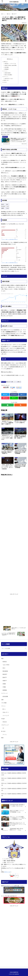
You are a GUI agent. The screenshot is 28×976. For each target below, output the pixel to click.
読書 (2, 699)
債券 (20, 381)
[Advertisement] (14, 534)
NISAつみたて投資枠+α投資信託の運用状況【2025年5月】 (14, 784)
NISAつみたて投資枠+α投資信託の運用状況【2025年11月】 (13, 773)
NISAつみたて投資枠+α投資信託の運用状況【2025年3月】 (14, 789)
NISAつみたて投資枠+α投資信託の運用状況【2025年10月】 (13, 779)
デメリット (6, 76)
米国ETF (4, 381)
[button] (25, 648)
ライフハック (4, 693)
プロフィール (7, 871)
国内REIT (5, 674)
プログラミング (5, 725)
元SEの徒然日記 (14, 1)
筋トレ (4, 709)
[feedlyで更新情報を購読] (7, 405)
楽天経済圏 (5, 696)
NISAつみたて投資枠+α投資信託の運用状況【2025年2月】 (14, 794)
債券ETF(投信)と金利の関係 (10, 65)
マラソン (3, 706)
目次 (8, 59)
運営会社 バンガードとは (10, 63)
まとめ (5, 82)
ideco (4, 668)
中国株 (4, 687)
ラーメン (5, 734)
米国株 (4, 683)
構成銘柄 (7, 69)
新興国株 (5, 690)
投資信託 (5, 661)
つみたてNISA (6, 664)
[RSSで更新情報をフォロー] (20, 405)
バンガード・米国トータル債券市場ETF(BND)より (9, 239)
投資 (2, 658)
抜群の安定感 (7, 72)
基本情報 (7, 67)
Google (3, 718)
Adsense (5, 721)
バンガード (15, 381)
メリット (5, 71)
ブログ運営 (4, 702)
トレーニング (6, 715)
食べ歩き (3, 731)
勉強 (2, 737)
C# (3, 728)
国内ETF (5, 677)
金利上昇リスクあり (9, 78)
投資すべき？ (6, 80)
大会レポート (6, 712)
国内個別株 (5, 671)
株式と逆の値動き (8, 74)
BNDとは (5, 61)
